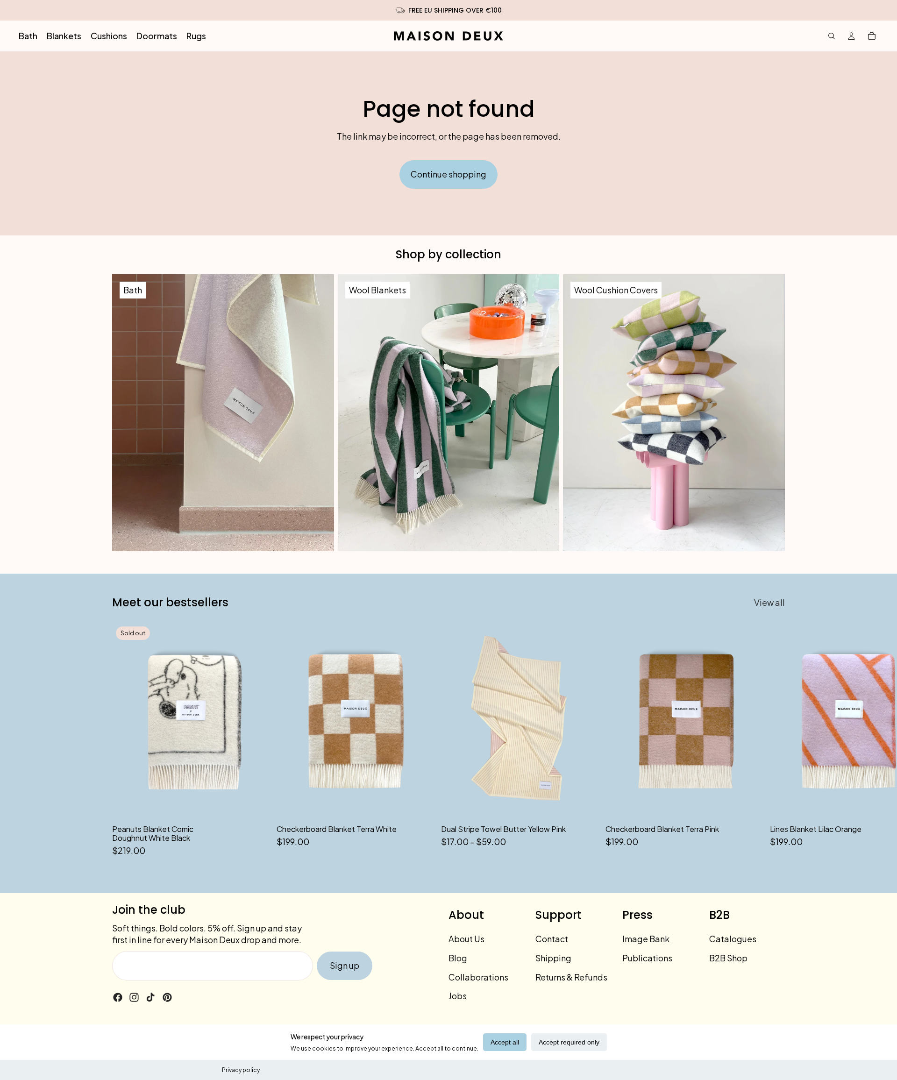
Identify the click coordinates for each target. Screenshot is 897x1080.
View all (769, 602)
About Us (466, 938)
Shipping (553, 957)
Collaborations (478, 977)
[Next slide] (774, 740)
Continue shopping (448, 174)
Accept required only (569, 1042)
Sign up (344, 965)
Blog (457, 957)
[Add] (419, 804)
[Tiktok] (150, 997)
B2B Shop (728, 957)
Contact (551, 938)
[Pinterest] (167, 997)
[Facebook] (117, 997)
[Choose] (583, 804)
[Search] (831, 36)
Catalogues (732, 938)
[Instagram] (134, 997)
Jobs (457, 995)
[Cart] (871, 36)
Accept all (505, 1042)
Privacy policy (241, 1069)
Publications (647, 957)
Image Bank (645, 938)
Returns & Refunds (571, 977)
